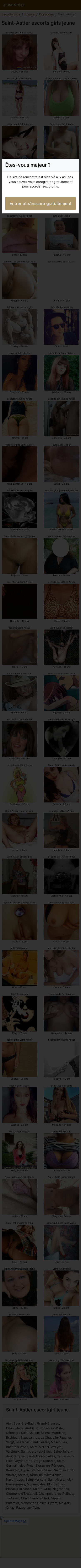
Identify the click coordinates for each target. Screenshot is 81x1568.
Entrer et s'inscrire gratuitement (40, 203)
